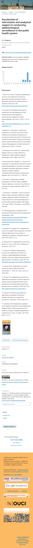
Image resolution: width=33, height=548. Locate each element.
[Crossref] (23, 491)
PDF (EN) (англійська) (21, 340)
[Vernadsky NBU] (16, 497)
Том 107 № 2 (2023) (20, 12)
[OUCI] (16, 503)
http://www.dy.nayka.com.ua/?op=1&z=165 (15, 106)
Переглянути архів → (16, 445)
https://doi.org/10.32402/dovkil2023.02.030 (18, 52)
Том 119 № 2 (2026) (16, 440)
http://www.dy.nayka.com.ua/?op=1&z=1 (14, 288)
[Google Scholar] (16, 485)
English (5, 418)
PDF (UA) (7, 340)
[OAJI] (16, 479)
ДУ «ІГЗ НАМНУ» (17, 475)
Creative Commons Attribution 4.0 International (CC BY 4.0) (16, 470)
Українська (6, 415)
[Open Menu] (3, 2)
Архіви (11, 12)
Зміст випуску (16, 443)
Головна (4, 12)
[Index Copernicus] (12, 491)
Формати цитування (9, 404)
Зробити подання (9, 426)
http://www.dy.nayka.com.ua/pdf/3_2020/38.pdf (16, 262)
